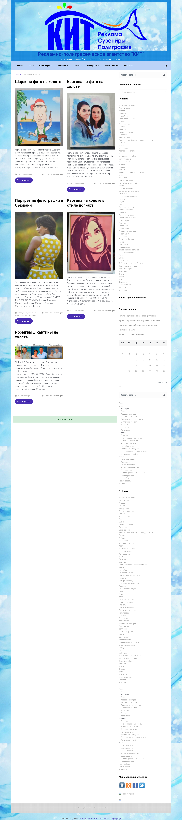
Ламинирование (127, 476)
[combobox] (143, 91)
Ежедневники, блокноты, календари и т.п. (136, 140)
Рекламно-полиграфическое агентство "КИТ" (91, 54)
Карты (121, 154)
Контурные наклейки (127, 156)
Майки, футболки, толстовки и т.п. (133, 172)
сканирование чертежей (129, 250)
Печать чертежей (128, 459)
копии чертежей (125, 159)
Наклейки (123, 178)
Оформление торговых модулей (134, 451)
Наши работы (124, 478)
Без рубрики (22, 313)
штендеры (123, 290)
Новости (122, 186)
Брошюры (125, 427)
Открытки (123, 194)
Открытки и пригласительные (133, 419)
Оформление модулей (128, 196)
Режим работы (125, 481)
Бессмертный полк (126, 119)
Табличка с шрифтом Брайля (131, 263)
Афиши (122, 111)
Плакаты (122, 212)
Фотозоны (123, 282)
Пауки (121, 202)
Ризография (124, 234)
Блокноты (125, 425)
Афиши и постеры (128, 414)
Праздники (123, 226)
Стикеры (122, 258)
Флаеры (122, 277)
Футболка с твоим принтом (131, 334)
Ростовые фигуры (126, 239)
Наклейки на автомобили (129, 183)
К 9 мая (122, 146)
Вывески (122, 129)
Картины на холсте (25, 174)
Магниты (122, 170)
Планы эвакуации (126, 215)
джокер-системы (126, 132)
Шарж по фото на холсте (38, 81)
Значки (122, 143)
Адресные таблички (127, 105)
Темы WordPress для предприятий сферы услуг (100, 818)
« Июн (121, 386)
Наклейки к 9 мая (126, 180)
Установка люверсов (130, 467)
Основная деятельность (129, 191)
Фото (22, 315)
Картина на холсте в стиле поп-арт (85, 202)
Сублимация (124, 261)
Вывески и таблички (129, 441)
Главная (18, 74)
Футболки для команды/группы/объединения (140, 321)
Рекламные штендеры (130, 449)
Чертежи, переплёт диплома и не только (138, 325)
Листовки (123, 167)
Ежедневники (124, 138)
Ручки (121, 242)
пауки (121, 204)
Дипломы (123, 135)
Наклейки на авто (127, 330)
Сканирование (127, 462)
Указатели (123, 271)
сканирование (125, 247)
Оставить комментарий (54, 174)
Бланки (122, 121)
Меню (121, 175)
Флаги (121, 274)
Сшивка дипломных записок (132, 473)
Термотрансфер (125, 269)
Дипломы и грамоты (129, 422)
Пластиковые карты (127, 218)
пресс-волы (124, 229)
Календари (123, 148)
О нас (121, 406)
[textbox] (143, 92)
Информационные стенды (132, 438)
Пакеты (122, 199)
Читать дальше (23, 180)
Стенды (122, 255)
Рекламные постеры (127, 231)
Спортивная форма (127, 253)
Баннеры (122, 113)
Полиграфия (124, 220)
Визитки (122, 127)
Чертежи (122, 287)
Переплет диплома (126, 207)
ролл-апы (123, 236)
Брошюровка (124, 124)
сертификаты (124, 245)
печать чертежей (126, 210)
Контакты (123, 483)
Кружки (122, 164)
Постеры (122, 223)
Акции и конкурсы (24, 396)
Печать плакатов (128, 465)
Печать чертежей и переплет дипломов (137, 316)
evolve (76, 808)
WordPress (105, 808)
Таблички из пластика (128, 266)
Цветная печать (30, 315)
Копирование (124, 162)
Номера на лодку (126, 188)
